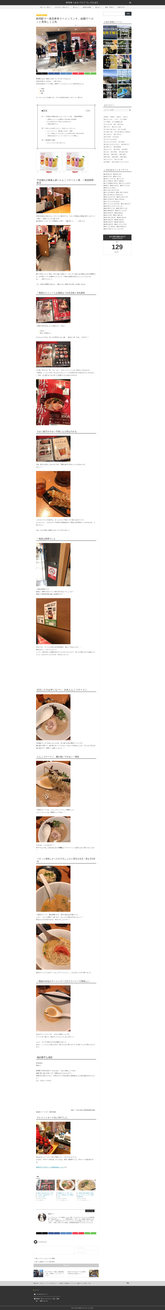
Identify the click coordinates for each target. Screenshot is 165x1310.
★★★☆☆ (119, 116)
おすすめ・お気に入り (62, 7)
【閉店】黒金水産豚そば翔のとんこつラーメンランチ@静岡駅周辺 (86, 1194)
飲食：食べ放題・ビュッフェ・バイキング (120, 161)
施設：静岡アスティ (125, 144)
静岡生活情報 (87, 7)
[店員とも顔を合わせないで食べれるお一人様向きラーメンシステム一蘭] (45, 1185)
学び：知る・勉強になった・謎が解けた (122, 131)
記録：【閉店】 (114, 151)
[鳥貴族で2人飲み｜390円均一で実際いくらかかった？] (110, 47)
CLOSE (88, 110)
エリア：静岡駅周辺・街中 (117, 121)
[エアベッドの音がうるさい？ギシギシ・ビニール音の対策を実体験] (110, 32)
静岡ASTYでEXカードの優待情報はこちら (50, 1167)
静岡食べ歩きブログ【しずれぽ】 (82, 2)
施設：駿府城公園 (117, 146)
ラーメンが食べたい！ (41, 15)
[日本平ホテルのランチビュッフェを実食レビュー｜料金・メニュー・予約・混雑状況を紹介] (124, 76)
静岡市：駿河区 (114, 154)
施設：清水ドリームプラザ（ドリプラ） (111, 144)
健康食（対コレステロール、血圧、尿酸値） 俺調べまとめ (47, 1300)
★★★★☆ (112, 116)
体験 (115, 124)
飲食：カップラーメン (108, 159)
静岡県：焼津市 (115, 156)
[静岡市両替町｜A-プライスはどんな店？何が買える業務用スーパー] (110, 91)
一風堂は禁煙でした (52, 124)
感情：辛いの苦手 (107, 136)
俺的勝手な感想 (50, 140)
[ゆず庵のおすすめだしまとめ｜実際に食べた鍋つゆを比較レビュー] (110, 62)
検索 (128, 13)
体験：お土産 (120, 124)
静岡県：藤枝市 (123, 156)
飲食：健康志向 (107, 161)
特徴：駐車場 (124, 149)
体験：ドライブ (107, 126)
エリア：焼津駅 (123, 119)
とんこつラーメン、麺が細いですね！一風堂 (60, 131)
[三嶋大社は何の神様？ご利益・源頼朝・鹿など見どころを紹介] (124, 32)
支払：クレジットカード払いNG (110, 139)
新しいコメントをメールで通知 (45, 1258)
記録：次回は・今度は (123, 151)
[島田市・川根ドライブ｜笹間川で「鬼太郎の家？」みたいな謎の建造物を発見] (124, 47)
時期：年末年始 (117, 149)
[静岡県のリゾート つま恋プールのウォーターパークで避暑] (124, 91)
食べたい (76, 7)
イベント (116, 119)
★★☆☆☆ (125, 116)
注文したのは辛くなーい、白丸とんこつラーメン (61, 128)
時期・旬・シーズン (108, 149)
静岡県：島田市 (122, 154)
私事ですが (121, 7)
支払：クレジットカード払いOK (110, 141)
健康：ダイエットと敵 (116, 126)
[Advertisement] (66, 671)
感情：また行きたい (108, 134)
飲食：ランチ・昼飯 (118, 159)
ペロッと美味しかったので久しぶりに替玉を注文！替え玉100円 (65, 133)
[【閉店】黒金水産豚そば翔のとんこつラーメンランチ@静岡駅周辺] (86, 1185)
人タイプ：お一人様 (108, 124)
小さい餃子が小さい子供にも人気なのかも (59, 121)
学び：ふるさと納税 (122, 129)
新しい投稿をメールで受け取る (45, 1261)
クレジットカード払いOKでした (56, 143)
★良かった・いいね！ (108, 119)
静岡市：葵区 (106, 154)
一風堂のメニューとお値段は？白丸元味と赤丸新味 (61, 119)
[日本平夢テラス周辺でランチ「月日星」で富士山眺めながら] (110, 76)
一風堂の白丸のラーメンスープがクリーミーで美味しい (63, 135)
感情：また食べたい (118, 134)
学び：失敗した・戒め (108, 131)
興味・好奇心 (109, 7)
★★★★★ (106, 116)
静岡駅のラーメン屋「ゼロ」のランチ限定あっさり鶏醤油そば (65, 1194)
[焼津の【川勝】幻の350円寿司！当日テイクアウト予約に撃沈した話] (124, 62)
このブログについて (42, 1294)
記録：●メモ (106, 151)
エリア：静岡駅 (107, 121)
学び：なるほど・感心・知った (110, 129)
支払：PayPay (116, 136)
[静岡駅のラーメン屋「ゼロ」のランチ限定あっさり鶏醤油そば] (66, 1185)
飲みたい (98, 7)
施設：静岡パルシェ (108, 146)
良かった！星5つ (45, 7)
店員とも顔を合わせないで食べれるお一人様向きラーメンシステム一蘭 (45, 1194)
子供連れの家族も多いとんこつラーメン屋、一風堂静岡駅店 (64, 116)
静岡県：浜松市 (107, 156)
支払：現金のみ (122, 141)
